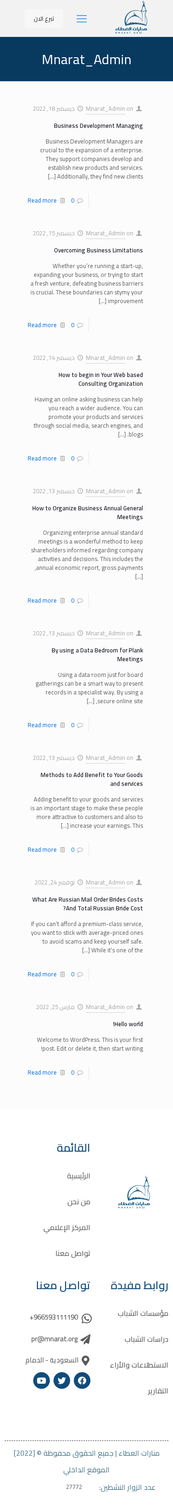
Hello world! (128, 1023)
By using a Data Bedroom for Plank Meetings (97, 654)
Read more (42, 200)
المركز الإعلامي (66, 1227)
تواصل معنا (72, 1253)
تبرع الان (44, 18)
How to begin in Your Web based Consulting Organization (101, 379)
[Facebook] (82, 1380)
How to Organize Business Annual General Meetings (87, 512)
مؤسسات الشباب (143, 1313)
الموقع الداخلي (86, 1469)
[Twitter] (62, 1380)
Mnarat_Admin (105, 108)
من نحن (78, 1201)
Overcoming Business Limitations (98, 250)
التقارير (158, 1391)
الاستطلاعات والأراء (139, 1365)
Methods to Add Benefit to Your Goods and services (92, 779)
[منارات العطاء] (131, 32)
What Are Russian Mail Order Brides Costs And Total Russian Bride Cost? (87, 904)
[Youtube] (41, 1380)
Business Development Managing (98, 125)
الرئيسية (78, 1176)
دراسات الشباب (146, 1339)
